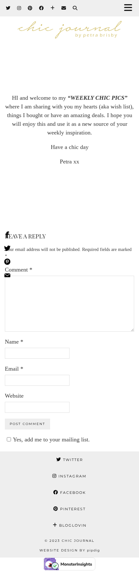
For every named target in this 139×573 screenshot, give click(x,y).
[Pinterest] (30, 8)
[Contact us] (7, 276)
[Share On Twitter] (7, 249)
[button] (130, 8)
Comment (18, 269)
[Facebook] (41, 8)
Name (14, 341)
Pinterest (72, 509)
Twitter (72, 459)
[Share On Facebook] (7, 236)
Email (14, 368)
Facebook (72, 492)
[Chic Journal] (69, 32)
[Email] (63, 8)
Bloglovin (72, 525)
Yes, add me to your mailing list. (51, 439)
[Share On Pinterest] (7, 263)
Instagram (72, 476)
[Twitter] (8, 8)
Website (14, 396)
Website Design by (69, 550)
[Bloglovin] (52, 8)
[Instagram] (19, 8)
